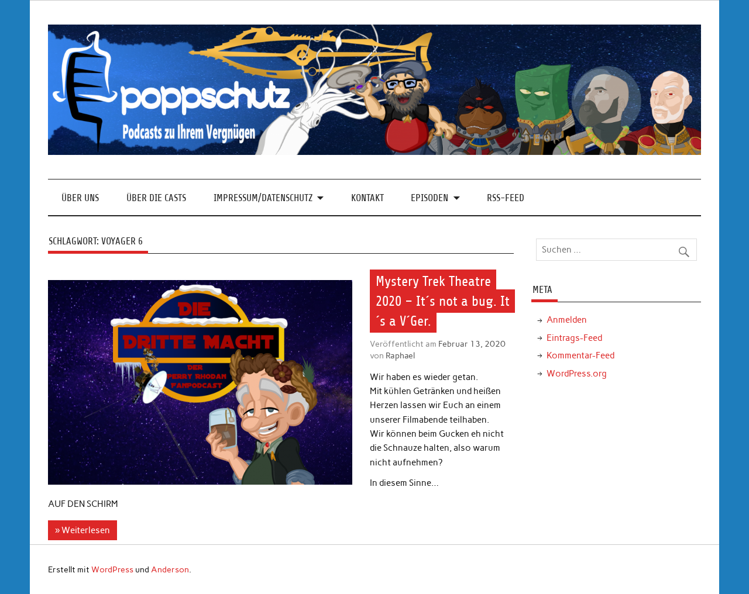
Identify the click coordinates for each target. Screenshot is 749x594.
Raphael (400, 355)
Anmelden (567, 320)
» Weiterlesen (82, 530)
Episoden (429, 197)
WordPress (112, 569)
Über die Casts (156, 197)
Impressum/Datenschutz (263, 197)
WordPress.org (577, 373)
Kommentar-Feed (580, 355)
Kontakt (367, 197)
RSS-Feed (505, 197)
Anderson (170, 569)
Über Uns (80, 197)
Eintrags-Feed (574, 338)
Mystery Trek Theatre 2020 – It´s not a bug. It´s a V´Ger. (443, 301)
